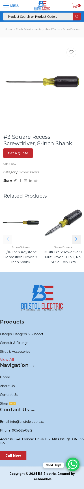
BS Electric (47, 474)
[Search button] (77, 16)
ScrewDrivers (71, 29)
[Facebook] (20, 180)
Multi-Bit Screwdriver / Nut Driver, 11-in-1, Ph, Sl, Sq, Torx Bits (63, 257)
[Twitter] (15, 180)
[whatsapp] (35, 180)
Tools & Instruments (28, 29)
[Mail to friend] (25, 180)
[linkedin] (30, 180)
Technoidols (42, 479)
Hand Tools (52, 29)
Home (9, 29)
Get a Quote (18, 153)
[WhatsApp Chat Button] (73, 464)
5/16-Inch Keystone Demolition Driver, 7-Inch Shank (20, 257)
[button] (76, 239)
